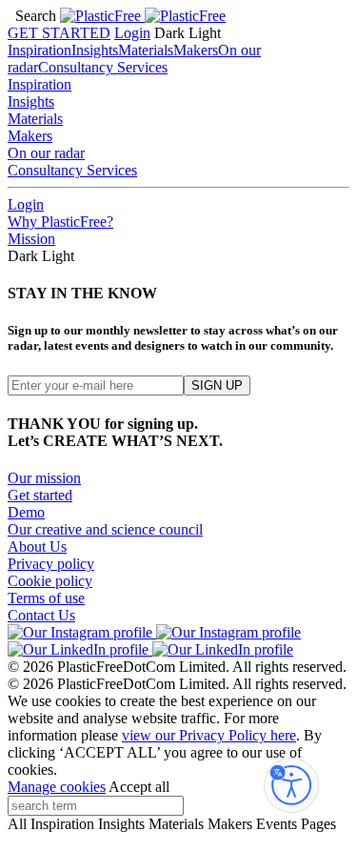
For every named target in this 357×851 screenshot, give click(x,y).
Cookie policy (50, 581)
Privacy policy (51, 564)
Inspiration (39, 50)
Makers (195, 50)
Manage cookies (57, 787)
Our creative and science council (105, 529)
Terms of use (46, 598)
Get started (40, 495)
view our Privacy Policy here (209, 735)
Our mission (44, 478)
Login (132, 33)
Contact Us (41, 615)
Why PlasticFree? (60, 221)
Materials (145, 50)
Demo (26, 512)
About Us (37, 546)
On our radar (46, 153)
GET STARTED (59, 33)
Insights (94, 50)
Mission (31, 239)
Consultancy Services (103, 67)
